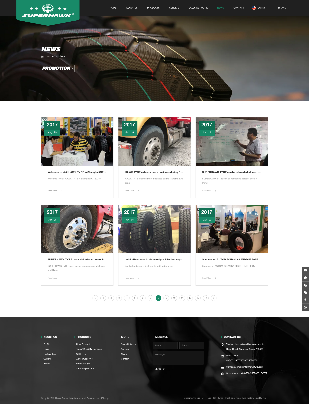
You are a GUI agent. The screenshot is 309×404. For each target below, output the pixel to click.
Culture (47, 359)
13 (198, 298)
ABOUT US (132, 8)
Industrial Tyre (83, 364)
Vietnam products (85, 369)
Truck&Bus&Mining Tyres (89, 349)
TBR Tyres (218, 398)
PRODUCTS (153, 8)
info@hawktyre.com (253, 367)
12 (190, 298)
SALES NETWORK (198, 8)
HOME (113, 8)
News (62, 56)
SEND (158, 369)
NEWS (220, 8)
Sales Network (128, 344)
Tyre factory (248, 398)
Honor (46, 364)
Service (125, 349)
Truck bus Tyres (233, 398)
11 (182, 298)
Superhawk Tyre (192, 398)
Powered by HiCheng (97, 398)
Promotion (56, 68)
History (47, 349)
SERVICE (174, 8)
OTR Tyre (81, 354)
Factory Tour (49, 354)
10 (174, 298)
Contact (125, 359)
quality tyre (261, 398)
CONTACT (239, 8)
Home (50, 56)
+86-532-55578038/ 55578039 (242, 361)
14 (206, 298)
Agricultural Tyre (84, 359)
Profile (46, 344)
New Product (83, 344)
